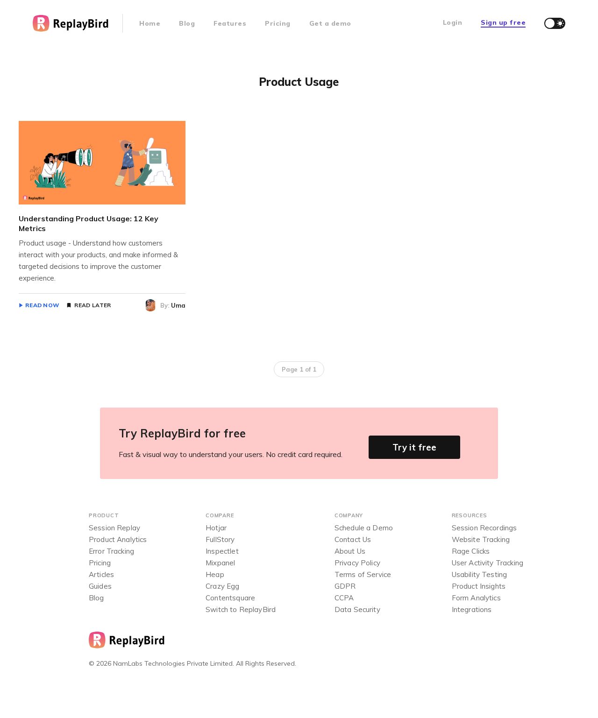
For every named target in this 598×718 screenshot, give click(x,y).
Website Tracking (481, 539)
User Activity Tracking (487, 562)
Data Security (357, 609)
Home (149, 23)
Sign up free (503, 22)
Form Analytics (476, 597)
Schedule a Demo (364, 527)
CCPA (344, 597)
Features (230, 23)
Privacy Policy (357, 562)
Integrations (472, 609)
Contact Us (353, 539)
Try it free (414, 447)
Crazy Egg (222, 586)
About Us (350, 551)
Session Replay (114, 527)
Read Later (92, 305)
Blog (187, 23)
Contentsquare (230, 597)
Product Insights (478, 586)
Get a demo (330, 23)
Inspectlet (222, 551)
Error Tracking (111, 551)
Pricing (278, 23)
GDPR (345, 586)
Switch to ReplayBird (241, 609)
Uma (178, 305)
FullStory (220, 539)
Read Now (42, 305)
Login (453, 22)
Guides (100, 586)
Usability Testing (479, 574)
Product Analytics (118, 539)
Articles (101, 574)
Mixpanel (220, 562)
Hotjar (216, 527)
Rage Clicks (471, 551)
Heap (215, 574)
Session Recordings (484, 527)
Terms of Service (363, 574)
